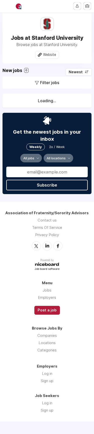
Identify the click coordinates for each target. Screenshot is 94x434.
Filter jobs (49, 82)
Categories (47, 350)
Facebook (58, 246)
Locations (47, 342)
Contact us (47, 220)
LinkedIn (47, 246)
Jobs (47, 290)
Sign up (47, 380)
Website (49, 55)
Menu (7, 6)
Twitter (36, 246)
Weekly (35, 147)
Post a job (47, 310)
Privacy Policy (47, 234)
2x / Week (57, 147)
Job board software (47, 269)
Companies (47, 335)
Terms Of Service (47, 227)
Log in (47, 373)
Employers (47, 297)
